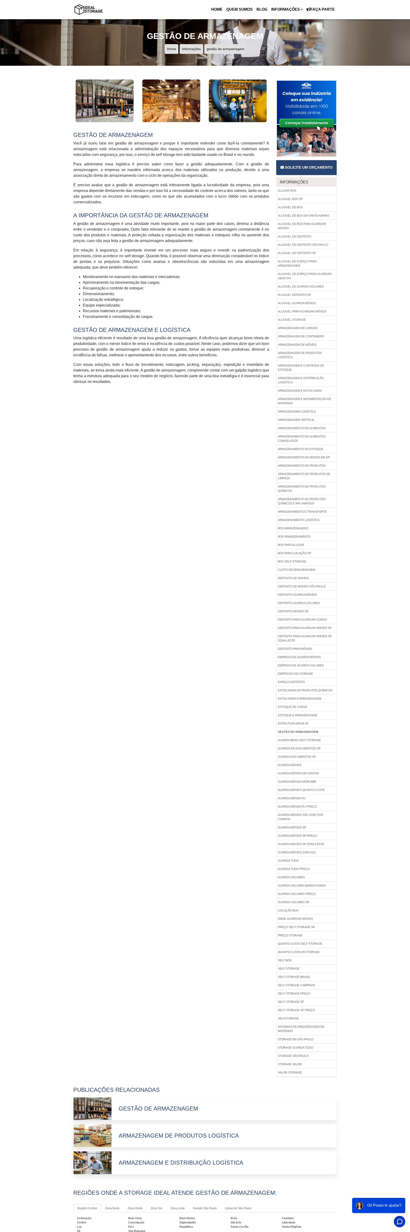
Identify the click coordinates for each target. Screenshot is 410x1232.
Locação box (288, 910)
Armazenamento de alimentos (302, 428)
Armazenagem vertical (296, 420)
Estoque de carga (292, 707)
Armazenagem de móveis (297, 344)
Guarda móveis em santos (298, 773)
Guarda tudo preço (294, 869)
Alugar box (287, 190)
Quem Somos (239, 9)
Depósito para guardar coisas (302, 619)
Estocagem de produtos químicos (305, 690)
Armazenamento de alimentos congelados (302, 438)
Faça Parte (322, 9)
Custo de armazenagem (296, 570)
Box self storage (292, 561)
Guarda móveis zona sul (297, 852)
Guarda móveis (290, 765)
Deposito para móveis (295, 649)
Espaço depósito (291, 682)
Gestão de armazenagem (298, 732)
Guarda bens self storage (299, 740)
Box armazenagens (293, 528)
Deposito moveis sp (293, 611)
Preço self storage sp (296, 927)
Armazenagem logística (297, 411)
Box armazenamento (294, 536)
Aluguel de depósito (294, 236)
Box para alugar (291, 545)
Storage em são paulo (295, 1039)
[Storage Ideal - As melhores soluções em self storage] (88, 9)
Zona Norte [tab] (112, 1208)
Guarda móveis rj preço (297, 806)
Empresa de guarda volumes (301, 665)
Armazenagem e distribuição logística (301, 380)
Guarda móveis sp (292, 827)
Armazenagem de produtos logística (300, 355)
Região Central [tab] (87, 1208)
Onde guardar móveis (295, 919)
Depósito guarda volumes (299, 603)
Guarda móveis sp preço (297, 835)
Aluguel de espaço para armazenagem (297, 263)
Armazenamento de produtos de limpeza (304, 476)
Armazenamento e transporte (302, 511)
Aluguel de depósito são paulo (303, 244)
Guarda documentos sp (297, 756)
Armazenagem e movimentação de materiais (304, 401)
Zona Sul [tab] (156, 1208)
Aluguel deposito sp (294, 295)
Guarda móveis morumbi (297, 781)
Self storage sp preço (296, 1010)
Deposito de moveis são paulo (302, 586)
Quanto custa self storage (300, 943)
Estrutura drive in (293, 723)
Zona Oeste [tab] (135, 1208)
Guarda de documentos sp (299, 748)
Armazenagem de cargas (298, 328)
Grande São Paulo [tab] (205, 1208)
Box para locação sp (294, 553)
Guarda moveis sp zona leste (301, 844)
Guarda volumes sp (293, 902)
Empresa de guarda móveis (299, 657)
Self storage (288, 968)
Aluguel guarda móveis (297, 303)
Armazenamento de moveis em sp (304, 457)
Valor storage (290, 1072)
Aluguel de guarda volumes (301, 286)
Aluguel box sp (290, 199)
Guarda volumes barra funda (302, 885)
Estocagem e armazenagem (299, 698)
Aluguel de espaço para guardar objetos (305, 276)
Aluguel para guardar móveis (302, 311)
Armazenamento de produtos (302, 465)
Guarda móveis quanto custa (301, 790)
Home (217, 10)
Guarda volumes (291, 877)
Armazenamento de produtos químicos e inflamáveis (302, 501)
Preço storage (290, 935)
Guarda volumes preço (297, 894)
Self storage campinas (296, 985)
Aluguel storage (292, 319)
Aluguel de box (290, 207)
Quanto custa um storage (299, 952)
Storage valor (290, 1064)
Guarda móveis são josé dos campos (300, 817)
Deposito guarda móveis (297, 594)
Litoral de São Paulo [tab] (238, 1208)
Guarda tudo (288, 860)
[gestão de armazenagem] (105, 100)
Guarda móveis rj (292, 798)
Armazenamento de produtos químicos (302, 489)
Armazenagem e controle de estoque (301, 368)
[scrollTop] (391, 1214)
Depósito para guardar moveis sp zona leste (305, 638)
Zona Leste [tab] (177, 1208)
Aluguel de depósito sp (297, 253)
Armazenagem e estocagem (299, 390)
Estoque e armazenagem (297, 715)
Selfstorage (288, 1018)
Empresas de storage (295, 673)
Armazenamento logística (299, 520)
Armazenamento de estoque (300, 449)
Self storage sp (291, 1002)
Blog (261, 9)
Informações (285, 9)
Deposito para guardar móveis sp (305, 628)
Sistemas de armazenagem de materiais (301, 1029)
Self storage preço (294, 993)
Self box (285, 960)
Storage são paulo (293, 1056)
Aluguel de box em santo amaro (303, 215)
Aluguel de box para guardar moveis (302, 226)
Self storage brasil (294, 977)
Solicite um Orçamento (308, 167)
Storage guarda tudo (295, 1047)
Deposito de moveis (293, 578)
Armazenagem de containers (301, 336)
